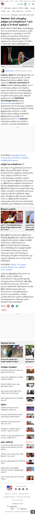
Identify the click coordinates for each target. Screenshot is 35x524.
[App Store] (23, 509)
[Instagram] (23, 489)
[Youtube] (8, 306)
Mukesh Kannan (10, 71)
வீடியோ (3, 404)
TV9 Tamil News (5, 15)
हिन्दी (2, 1)
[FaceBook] (16, 489)
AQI (21, 4)
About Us (15, 494)
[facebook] (13, 306)
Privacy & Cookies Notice (23, 497)
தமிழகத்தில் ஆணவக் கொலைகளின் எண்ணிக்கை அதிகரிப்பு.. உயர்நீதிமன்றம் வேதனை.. (15, 157)
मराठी (21, 1)
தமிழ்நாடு (14, 8)
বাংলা (30, 1)
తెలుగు (17, 1)
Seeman (4, 310)
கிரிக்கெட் (21, 8)
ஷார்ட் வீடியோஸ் (7, 442)
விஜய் (4, 11)
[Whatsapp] (25, 4)
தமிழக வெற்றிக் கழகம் (18, 11)
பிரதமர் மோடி (28, 11)
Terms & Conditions (17, 500)
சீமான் (17, 118)
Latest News (7, 8)
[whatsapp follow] (17, 306)
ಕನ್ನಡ (12, 1)
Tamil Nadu (14, 15)
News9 (6, 1)
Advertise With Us (24, 494)
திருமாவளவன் (6, 103)
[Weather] (19, 4)
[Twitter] (19, 489)
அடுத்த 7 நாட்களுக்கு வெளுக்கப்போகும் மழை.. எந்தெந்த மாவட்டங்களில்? (13, 267)
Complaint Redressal (9, 497)
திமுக (8, 11)
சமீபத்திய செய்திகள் (9, 367)
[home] (2, 7)
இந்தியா (27, 8)
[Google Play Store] (12, 507)
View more (29, 367)
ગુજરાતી (26, 1)
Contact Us (8, 494)
